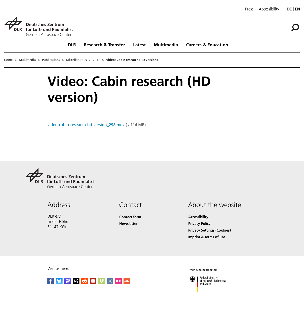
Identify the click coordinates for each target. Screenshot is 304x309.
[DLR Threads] (76, 282)
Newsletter (128, 223)
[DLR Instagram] (110, 282)
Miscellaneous (76, 59)
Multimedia (166, 44)
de (289, 9)
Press (249, 9)
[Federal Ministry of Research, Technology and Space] (214, 296)
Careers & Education (207, 44)
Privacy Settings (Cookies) (209, 230)
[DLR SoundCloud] (127, 282)
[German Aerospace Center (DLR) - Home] (40, 26)
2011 (96, 59)
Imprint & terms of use (206, 236)
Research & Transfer (104, 44)
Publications (51, 59)
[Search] (295, 27)
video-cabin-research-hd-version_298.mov (86, 124)
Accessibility (269, 9)
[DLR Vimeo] (101, 282)
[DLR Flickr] (118, 282)
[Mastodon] (67, 282)
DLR (72, 44)
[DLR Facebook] (50, 282)
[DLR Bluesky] (59, 282)
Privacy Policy (199, 223)
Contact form (130, 216)
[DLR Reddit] (84, 282)
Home (8, 59)
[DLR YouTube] (93, 282)
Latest (139, 44)
